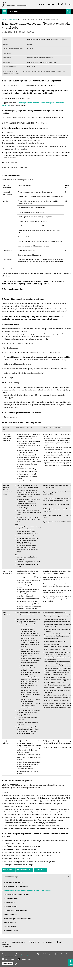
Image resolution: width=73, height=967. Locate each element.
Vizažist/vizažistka (11, 931)
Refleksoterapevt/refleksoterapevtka (17, 919)
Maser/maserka (9, 902)
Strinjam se (7, 963)
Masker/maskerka (10, 906)
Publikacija (40, 870)
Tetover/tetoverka (10, 927)
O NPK (41, 4)
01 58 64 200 (35, 942)
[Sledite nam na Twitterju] (62, 4)
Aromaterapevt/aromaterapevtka (16, 886)
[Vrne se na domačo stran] (14, 4)
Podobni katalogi (11, 877)
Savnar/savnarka (10, 923)
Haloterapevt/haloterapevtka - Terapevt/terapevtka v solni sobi (27, 890)
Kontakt (51, 4)
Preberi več (24, 956)
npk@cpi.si (48, 942)
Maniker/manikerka (11, 898)
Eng (69, 4)
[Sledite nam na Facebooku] (58, 4)
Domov (4, 19)
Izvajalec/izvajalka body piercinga (16, 894)
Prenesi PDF (7, 870)
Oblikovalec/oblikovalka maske (15, 910)
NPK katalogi (13, 19)
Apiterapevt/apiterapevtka (13, 882)
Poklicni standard (23, 870)
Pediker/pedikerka (10, 915)
